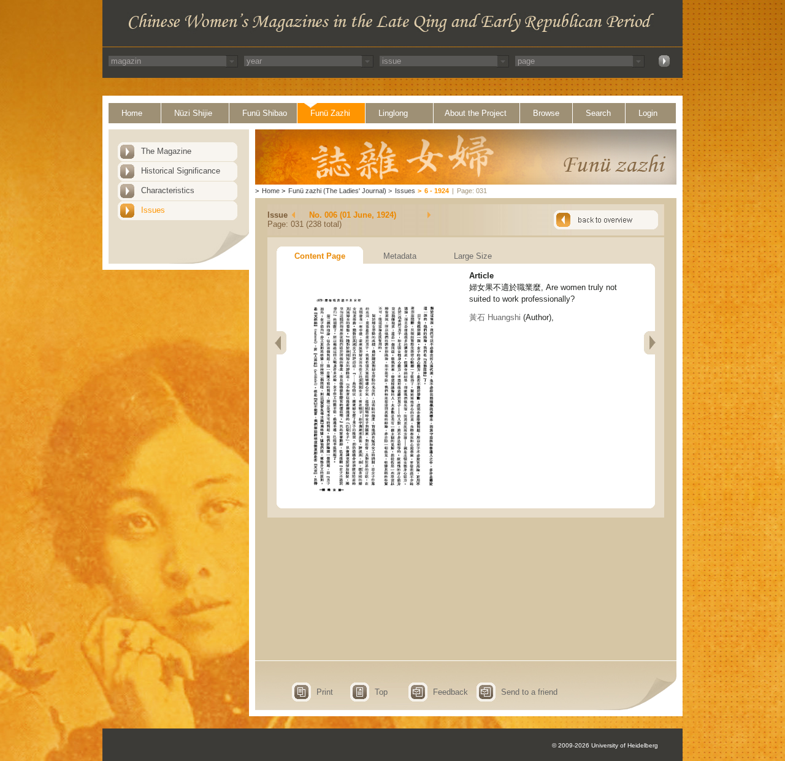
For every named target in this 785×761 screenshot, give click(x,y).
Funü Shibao (264, 113)
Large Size (473, 256)
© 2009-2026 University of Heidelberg (605, 745)
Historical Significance (180, 170)
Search (598, 113)
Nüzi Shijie (193, 113)
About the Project (476, 113)
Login (647, 113)
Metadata (399, 256)
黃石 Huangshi (495, 317)
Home (131, 113)
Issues (153, 210)
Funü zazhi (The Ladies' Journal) (337, 190)
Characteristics (167, 190)
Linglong (393, 113)
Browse (546, 113)
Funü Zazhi (330, 113)
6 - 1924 (436, 190)
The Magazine (166, 151)
